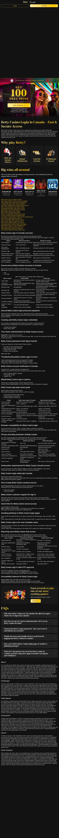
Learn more (25, 111)
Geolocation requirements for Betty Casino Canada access (17, 217)
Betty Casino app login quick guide (10, 212)
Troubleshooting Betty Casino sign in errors (13, 208)
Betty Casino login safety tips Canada (11, 218)
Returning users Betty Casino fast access (12, 227)
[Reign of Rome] (41, 189)
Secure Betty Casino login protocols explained (13, 202)
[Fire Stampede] (6, 189)
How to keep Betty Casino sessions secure (12, 219)
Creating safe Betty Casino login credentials (13, 204)
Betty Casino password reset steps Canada (12, 207)
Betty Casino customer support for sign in (12, 221)
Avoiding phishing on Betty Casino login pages (13, 224)
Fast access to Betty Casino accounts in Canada (14, 201)
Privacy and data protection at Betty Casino (13, 215)
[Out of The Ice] (52, 189)
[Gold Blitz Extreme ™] (18, 189)
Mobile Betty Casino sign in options (10, 211)
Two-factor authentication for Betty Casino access (14, 205)
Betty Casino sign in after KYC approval (12, 228)
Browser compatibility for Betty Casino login (13, 214)
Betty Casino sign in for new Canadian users (13, 225)
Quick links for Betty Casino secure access (12, 222)
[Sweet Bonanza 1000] (29, 189)
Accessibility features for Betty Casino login (13, 230)
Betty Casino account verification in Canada (13, 209)
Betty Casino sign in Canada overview (11, 199)
